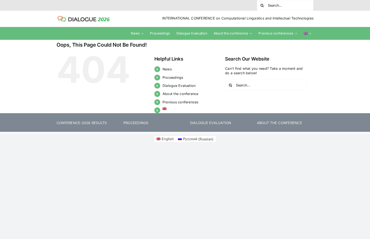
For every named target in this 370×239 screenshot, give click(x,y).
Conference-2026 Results (82, 123)
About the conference (180, 94)
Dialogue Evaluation (179, 85)
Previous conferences (180, 102)
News (167, 69)
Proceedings (173, 77)
